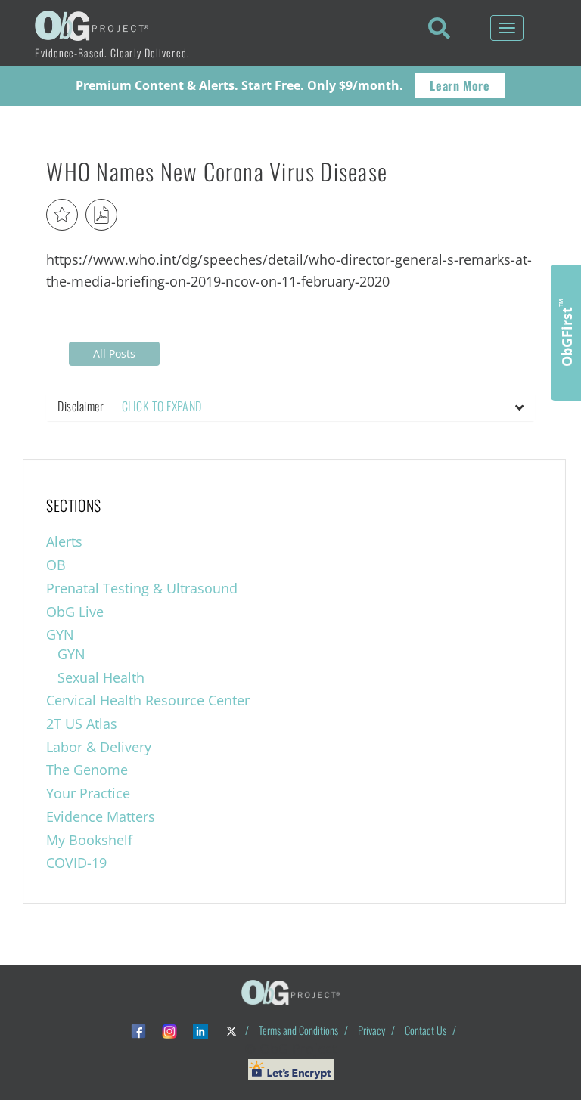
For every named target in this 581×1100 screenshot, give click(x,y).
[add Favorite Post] (62, 215)
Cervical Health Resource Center (148, 700)
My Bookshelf (89, 840)
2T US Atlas (81, 723)
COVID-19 (76, 863)
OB (56, 565)
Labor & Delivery (98, 747)
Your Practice (88, 793)
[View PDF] (101, 215)
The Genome (87, 770)
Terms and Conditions (298, 1030)
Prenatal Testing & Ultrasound (142, 588)
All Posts (114, 353)
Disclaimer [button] (129, 406)
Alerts (64, 541)
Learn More (459, 85)
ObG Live (75, 612)
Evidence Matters (100, 816)
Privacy (371, 1030)
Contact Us (425, 1030)
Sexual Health (100, 677)
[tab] (290, 406)
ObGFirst (566, 333)
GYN (60, 634)
